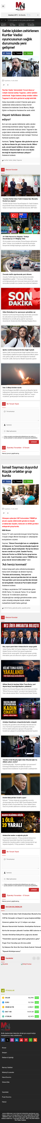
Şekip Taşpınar (17, 160)
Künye (4, 1048)
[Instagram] (12, 1040)
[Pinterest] (26, 1040)
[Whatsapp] (30, 1040)
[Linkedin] (17, 1040)
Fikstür (4, 1102)
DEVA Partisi (8, 608)
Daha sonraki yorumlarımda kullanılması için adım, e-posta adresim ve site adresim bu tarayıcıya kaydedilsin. (21, 437)
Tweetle (19, 53)
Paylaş (8, 53)
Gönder (29, 53)
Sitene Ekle (5, 1082)
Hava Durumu (6, 1077)
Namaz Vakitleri (7, 1067)
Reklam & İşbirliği (7, 1057)
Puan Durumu (6, 1097)
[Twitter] (7, 1040)
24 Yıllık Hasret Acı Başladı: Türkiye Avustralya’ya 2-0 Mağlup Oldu (25, 20)
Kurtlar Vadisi (8, 160)
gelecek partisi (16, 608)
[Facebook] (3, 1040)
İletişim (4, 1052)
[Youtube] (21, 1040)
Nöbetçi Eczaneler (8, 1072)
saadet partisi (26, 608)
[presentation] (34, 958)
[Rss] (35, 1040)
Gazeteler (5, 1092)
